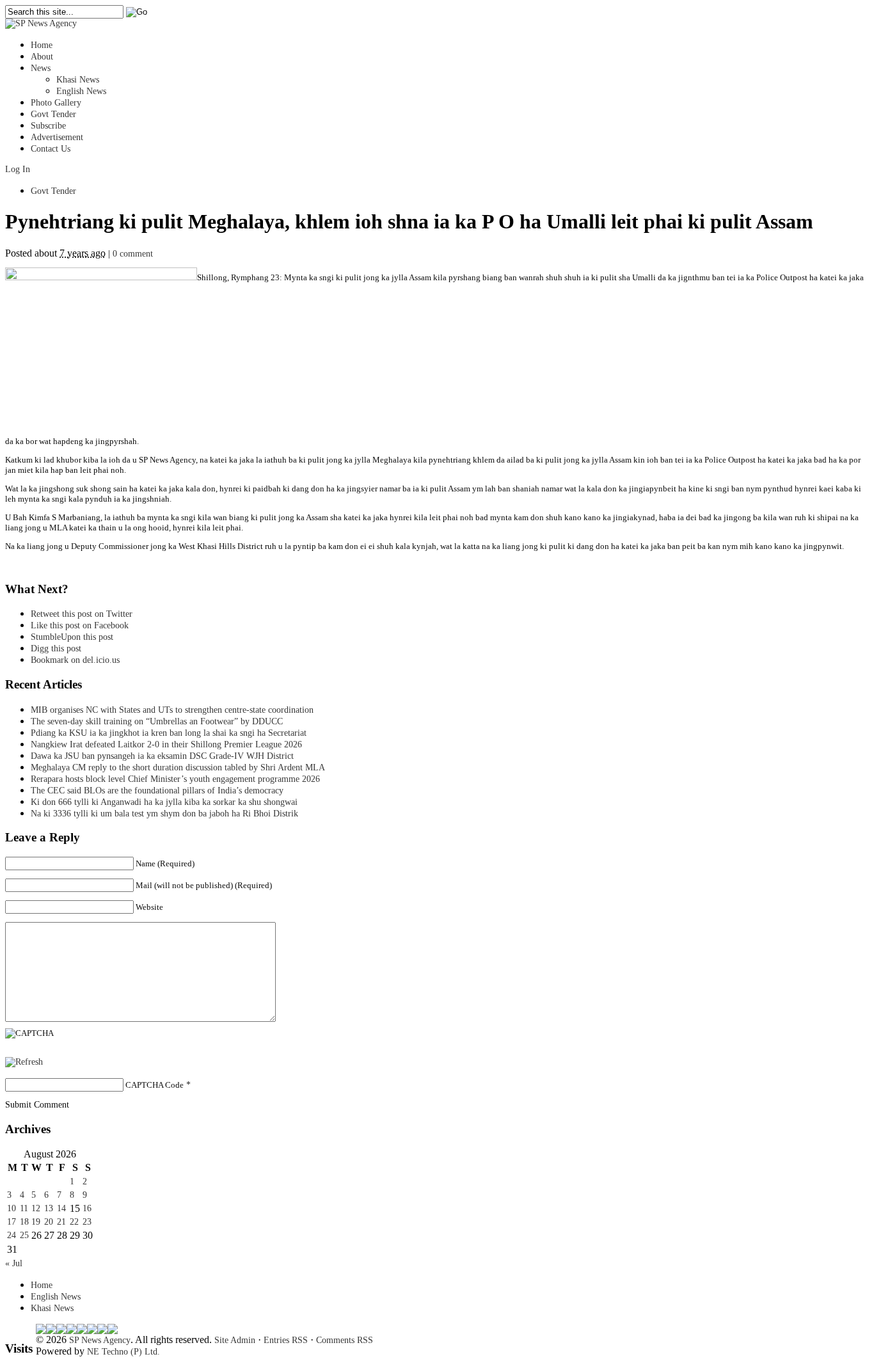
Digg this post (56, 648)
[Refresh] (24, 1062)
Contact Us (50, 149)
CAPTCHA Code (154, 1085)
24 (11, 1235)
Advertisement (57, 137)
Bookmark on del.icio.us (75, 660)
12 (35, 1208)
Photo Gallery (56, 102)
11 (24, 1208)
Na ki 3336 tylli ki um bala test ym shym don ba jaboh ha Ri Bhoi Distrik (164, 813)
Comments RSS (344, 1340)
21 (61, 1222)
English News (81, 91)
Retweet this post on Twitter (81, 614)
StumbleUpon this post (72, 637)
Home (41, 45)
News (41, 68)
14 (61, 1208)
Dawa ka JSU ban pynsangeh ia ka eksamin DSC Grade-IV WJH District (162, 756)
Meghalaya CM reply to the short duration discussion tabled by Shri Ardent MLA (178, 767)
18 (24, 1222)
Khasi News (77, 79)
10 (11, 1208)
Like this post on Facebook (80, 625)
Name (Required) (165, 863)
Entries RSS (286, 1340)
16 (87, 1208)
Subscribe (48, 126)
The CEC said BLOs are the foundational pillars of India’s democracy (157, 790)
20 (48, 1222)
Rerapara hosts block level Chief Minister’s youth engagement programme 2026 (175, 779)
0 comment (133, 253)
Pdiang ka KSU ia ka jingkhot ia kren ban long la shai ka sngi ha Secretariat (168, 733)
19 (35, 1222)
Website (149, 907)
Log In (17, 169)
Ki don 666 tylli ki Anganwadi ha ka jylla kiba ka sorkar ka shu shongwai (164, 802)
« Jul (13, 1263)
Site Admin (234, 1340)
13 (48, 1208)
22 (74, 1222)
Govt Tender (53, 114)
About (42, 56)
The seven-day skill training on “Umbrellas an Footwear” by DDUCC (157, 721)
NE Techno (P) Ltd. (123, 1351)
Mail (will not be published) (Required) (204, 885)
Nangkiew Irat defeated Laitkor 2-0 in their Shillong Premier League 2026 (166, 744)
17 (11, 1222)
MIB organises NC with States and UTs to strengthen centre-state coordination (172, 710)
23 (87, 1222)
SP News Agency (100, 1340)
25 (24, 1235)
